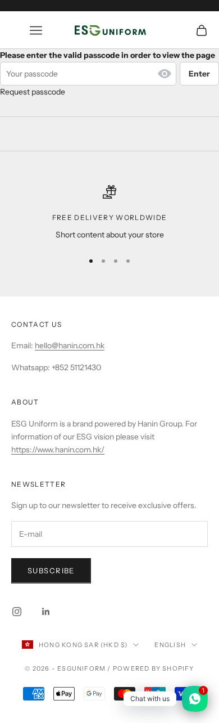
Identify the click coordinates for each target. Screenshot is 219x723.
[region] (109, 213)
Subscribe (51, 570)
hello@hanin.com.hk (69, 345)
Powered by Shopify (153, 668)
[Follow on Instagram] (16, 611)
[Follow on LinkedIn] (46, 611)
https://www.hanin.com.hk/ (57, 449)
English (169, 645)
